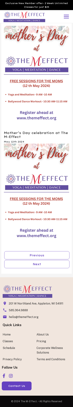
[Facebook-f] (4, 376)
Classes (8, 341)
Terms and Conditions (50, 359)
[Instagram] (11, 376)
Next (37, 264)
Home (7, 334)
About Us (42, 334)
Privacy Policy (12, 359)
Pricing (41, 341)
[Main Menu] (66, 16)
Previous (37, 255)
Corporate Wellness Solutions (49, 350)
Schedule (9, 348)
